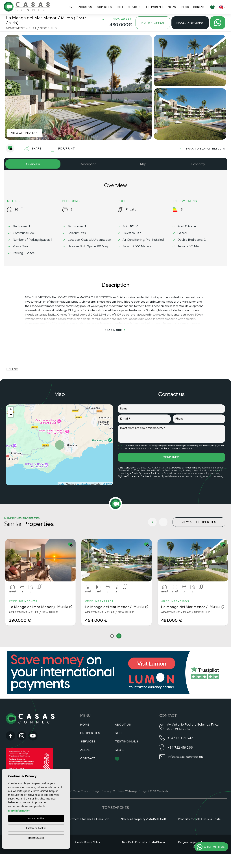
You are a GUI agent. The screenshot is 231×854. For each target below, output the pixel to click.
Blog (185, 7)
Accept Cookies (36, 818)
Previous (8, 86)
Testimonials (153, 7)
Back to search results (205, 148)
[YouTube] (33, 735)
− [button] (11, 414)
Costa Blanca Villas (87, 842)
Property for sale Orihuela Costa (199, 819)
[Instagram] (21, 735)
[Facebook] (10, 735)
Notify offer (152, 22)
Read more (113, 330)
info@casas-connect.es (185, 757)
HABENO (12, 369)
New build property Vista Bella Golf (143, 819)
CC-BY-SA (107, 483)
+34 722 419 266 (180, 747)
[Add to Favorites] (10, 148)
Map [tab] (143, 164)
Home (70, 7)
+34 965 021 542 (180, 738)
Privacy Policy (210, 445)
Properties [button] (104, 7)
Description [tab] (88, 164)
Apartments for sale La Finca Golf (88, 819)
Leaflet (61, 483)
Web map (131, 791)
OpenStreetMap (84, 483)
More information (19, 810)
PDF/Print (66, 148)
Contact (199, 7)
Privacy (106, 791)
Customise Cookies (36, 828)
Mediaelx (162, 791)
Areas (172, 7)
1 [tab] (112, 636)
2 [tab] (118, 635)
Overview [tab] (33, 164)
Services (134, 7)
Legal (96, 791)
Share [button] (36, 148)
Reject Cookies (36, 837)
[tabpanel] (115, 582)
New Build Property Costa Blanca (143, 842)
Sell (120, 7)
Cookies (118, 791)
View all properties (199, 522)
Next (148, 86)
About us (85, 7)
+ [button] (11, 409)
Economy (198, 164)
